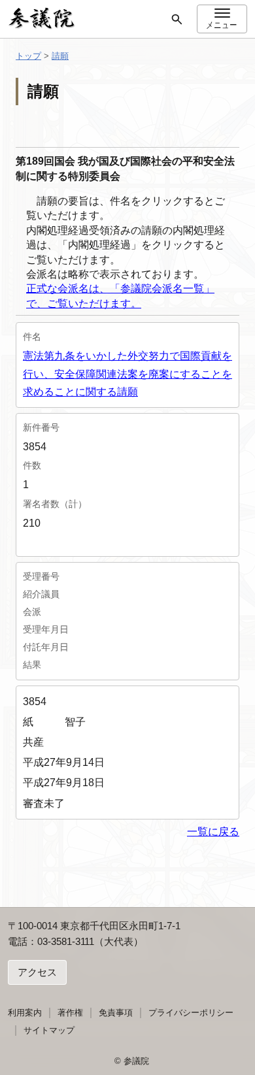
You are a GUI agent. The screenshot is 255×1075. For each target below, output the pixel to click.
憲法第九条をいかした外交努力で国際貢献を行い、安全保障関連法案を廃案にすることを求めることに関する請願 (127, 373)
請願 (60, 56)
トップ (28, 56)
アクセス (37, 972)
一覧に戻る (213, 831)
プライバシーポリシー (190, 1012)
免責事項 (116, 1012)
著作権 (70, 1012)
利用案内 (25, 1012)
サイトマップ (49, 1030)
